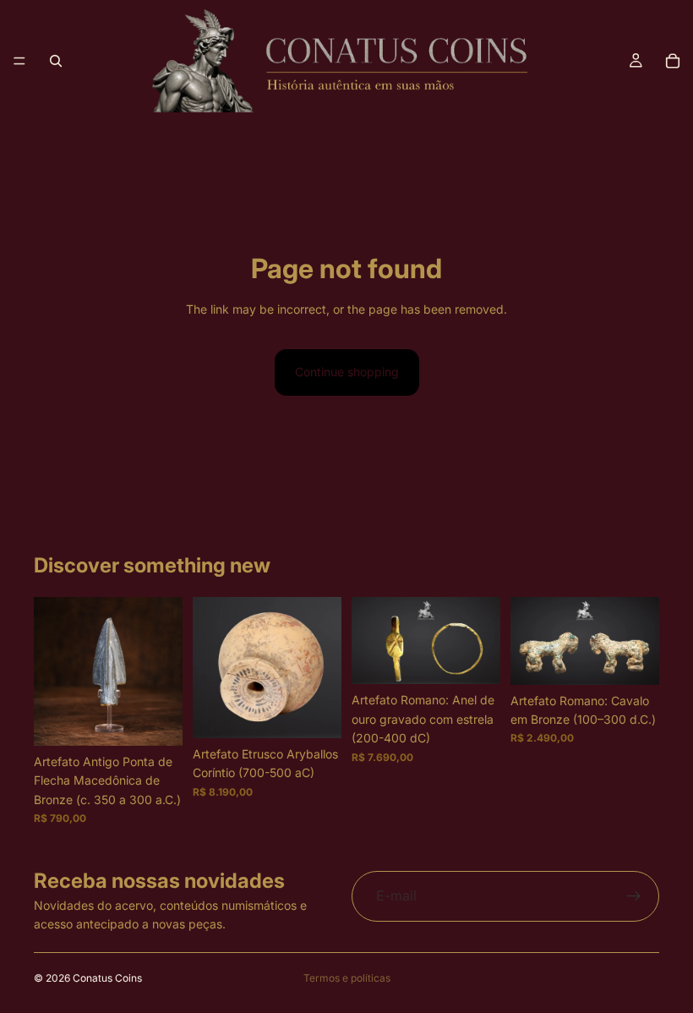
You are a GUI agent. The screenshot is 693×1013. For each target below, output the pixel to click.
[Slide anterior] (211, 667)
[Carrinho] (672, 60)
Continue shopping (347, 371)
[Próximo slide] (322, 667)
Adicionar (171, 719)
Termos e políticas (346, 978)
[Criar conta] (634, 896)
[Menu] (19, 60)
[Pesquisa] (55, 60)
